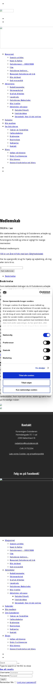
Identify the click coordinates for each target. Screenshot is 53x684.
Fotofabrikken (21, 113)
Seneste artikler (17, 57)
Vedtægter (14, 143)
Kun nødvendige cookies (26, 390)
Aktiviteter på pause (18, 106)
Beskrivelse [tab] (10, 276)
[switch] (46, 343)
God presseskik (16, 80)
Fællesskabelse (16, 133)
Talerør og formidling (19, 129)
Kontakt (13, 146)
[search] (18, 663)
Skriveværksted (16, 90)
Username (5, 672)
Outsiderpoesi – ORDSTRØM (22, 64)
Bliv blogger (15, 159)
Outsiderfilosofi (22, 110)
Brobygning (14, 136)
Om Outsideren (11, 126)
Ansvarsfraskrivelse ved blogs (23, 162)
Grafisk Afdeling (17, 93)
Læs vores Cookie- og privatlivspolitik (26, 453)
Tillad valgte (26, 383)
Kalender (9, 606)
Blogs (7, 149)
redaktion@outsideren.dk (26, 443)
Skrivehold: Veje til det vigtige (28, 116)
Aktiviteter (10, 83)
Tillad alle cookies (26, 375)
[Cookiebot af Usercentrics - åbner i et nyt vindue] (39, 292)
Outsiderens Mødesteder (20, 100)
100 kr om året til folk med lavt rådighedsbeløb (21, 253)
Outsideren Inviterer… (19, 70)
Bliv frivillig (15, 103)
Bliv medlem (10, 609)
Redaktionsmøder (17, 87)
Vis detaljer (40, 368)
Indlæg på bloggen (18, 152)
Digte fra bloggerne (18, 156)
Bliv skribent (15, 77)
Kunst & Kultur (16, 60)
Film (11, 67)
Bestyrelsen (15, 139)
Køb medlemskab (7, 271)
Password (4, 675)
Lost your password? (26, 682)
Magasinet (9, 54)
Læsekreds (14, 97)
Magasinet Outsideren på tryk (22, 74)
